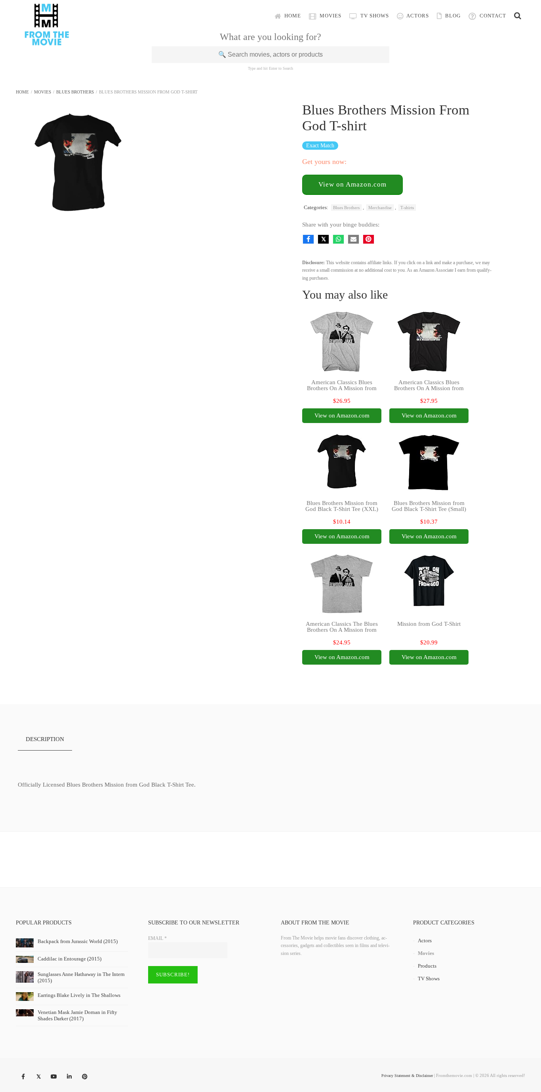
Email (157, 938)
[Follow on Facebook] (23, 1077)
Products (427, 966)
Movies (329, 16)
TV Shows (374, 16)
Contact (492, 16)
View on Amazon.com (352, 184)
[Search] (517, 16)
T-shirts (407, 207)
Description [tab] (45, 739)
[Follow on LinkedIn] (69, 1077)
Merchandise (380, 207)
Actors (417, 16)
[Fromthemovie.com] (47, 40)
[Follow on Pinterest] (85, 1077)
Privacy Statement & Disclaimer (407, 1075)
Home (292, 16)
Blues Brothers (75, 92)
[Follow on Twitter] (38, 1077)
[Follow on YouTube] (54, 1077)
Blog (452, 16)
